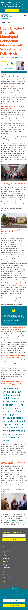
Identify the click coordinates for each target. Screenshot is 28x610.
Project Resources (7, 577)
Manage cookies (14, 601)
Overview (5, 564)
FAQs (4, 586)
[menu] (25, 15)
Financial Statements (7, 551)
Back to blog (6, 22)
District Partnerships (7, 565)
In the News (5, 552)
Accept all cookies (14, 605)
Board (4, 555)
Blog (4, 572)
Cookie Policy (5, 597)
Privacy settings (14, 588)
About (4, 549)
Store (4, 581)
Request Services (6, 567)
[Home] (6, 15)
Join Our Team (6, 558)
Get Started (5, 574)
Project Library (6, 575)
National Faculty (6, 557)
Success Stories (19, 57)
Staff (4, 554)
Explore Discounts (12, 10)
